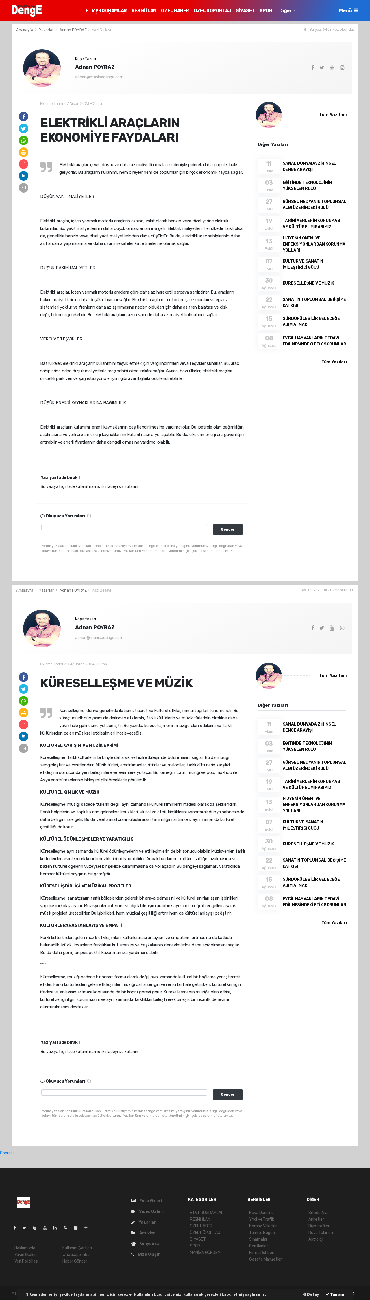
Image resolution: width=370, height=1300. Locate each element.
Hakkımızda (24, 1248)
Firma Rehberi (261, 1252)
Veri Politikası (26, 1261)
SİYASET (245, 10)
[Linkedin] (57, 1228)
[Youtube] (47, 1228)
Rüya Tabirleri (320, 1232)
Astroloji (315, 1239)
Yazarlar (46, 30)
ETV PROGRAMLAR (106, 10)
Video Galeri (150, 1211)
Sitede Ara (318, 1212)
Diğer (286, 10)
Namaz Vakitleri (263, 1226)
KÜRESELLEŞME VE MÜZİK (308, 283)
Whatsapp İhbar (76, 1254)
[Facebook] (17, 1228)
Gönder (228, 529)
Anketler (316, 1219)
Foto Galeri (150, 1200)
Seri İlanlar (258, 1246)
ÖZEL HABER (175, 10)
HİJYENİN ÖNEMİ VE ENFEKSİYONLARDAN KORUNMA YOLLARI (314, 244)
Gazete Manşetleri (266, 1259)
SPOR (266, 10)
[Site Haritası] (78, 1228)
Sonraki (7, 1153)
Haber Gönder (74, 1261)
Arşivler (146, 1233)
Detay (312, 1294)
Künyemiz (148, 1243)
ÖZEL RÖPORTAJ (212, 10)
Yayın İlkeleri (25, 1254)
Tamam (336, 1294)
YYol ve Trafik (261, 1219)
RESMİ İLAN (144, 10)
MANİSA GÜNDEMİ (205, 1252)
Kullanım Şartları (77, 1248)
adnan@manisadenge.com (99, 77)
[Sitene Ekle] (88, 1228)
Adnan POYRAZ (73, 30)
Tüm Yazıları (333, 114)
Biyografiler (319, 1226)
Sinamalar (258, 1239)
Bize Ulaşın (148, 1254)
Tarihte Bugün (262, 1232)
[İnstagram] (37, 1228)
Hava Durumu (261, 1212)
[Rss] (68, 1228)
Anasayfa (25, 30)
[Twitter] (27, 1228)
